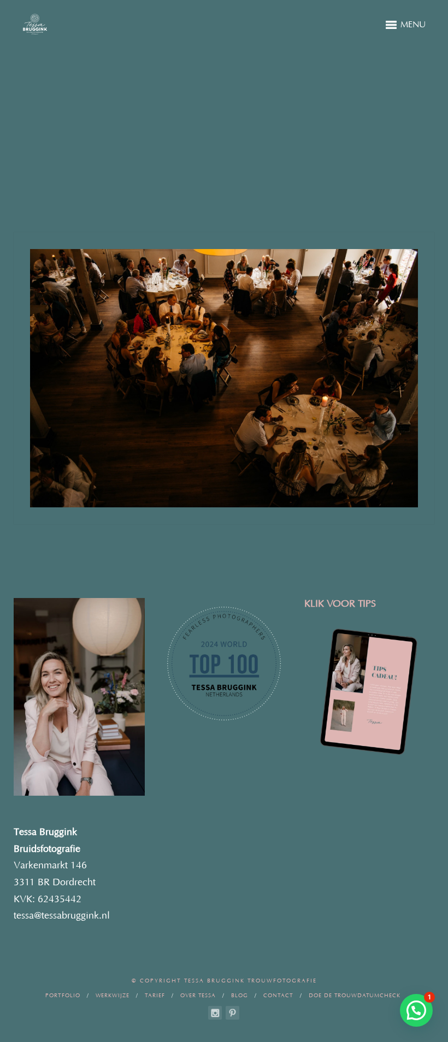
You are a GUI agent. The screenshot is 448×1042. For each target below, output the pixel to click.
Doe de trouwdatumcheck (354, 996)
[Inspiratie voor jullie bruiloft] (232, 1013)
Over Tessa (198, 996)
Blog (239, 996)
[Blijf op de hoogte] (215, 1013)
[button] (416, 1010)
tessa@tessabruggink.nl (62, 915)
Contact (278, 996)
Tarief (155, 996)
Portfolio (62, 996)
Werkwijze (112, 996)
